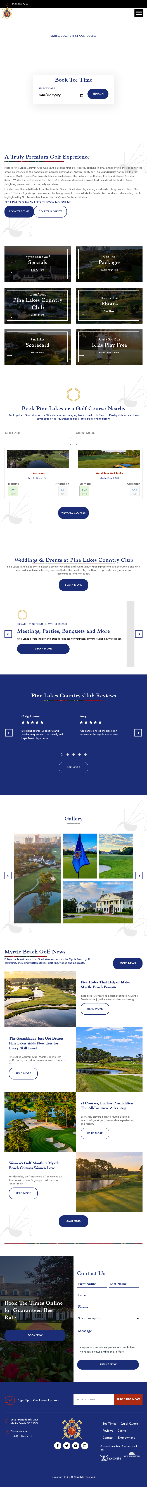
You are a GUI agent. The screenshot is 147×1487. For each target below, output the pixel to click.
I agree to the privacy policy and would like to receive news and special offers (107, 1349)
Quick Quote (129, 1423)
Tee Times (109, 1423)
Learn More (73, 585)
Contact (108, 1437)
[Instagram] (84, 1445)
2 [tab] (68, 754)
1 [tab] (62, 754)
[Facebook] (57, 1445)
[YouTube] (75, 1445)
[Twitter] (66, 1445)
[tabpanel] (44, 728)
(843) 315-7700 (19, 4)
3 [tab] (73, 754)
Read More (95, 1009)
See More (73, 767)
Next (139, 634)
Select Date (47, 88)
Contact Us (94, 649)
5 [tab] (85, 754)
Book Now (35, 1335)
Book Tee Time (19, 211)
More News (128, 963)
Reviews (108, 1430)
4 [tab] (79, 754)
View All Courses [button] (73, 513)
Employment (126, 1437)
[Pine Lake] (7, 13)
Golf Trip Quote (50, 211)
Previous (8, 634)
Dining (121, 1430)
